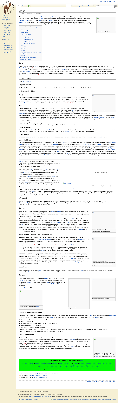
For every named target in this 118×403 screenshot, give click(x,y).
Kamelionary (7, 32)
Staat (101, 381)
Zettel (51, 317)
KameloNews (7, 25)
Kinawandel (41, 377)
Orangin (21, 280)
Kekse (90, 315)
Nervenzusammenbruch (25, 24)
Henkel (37, 373)
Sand (41, 18)
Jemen (110, 363)
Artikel (18, 6)
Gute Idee (6, 29)
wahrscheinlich (39, 17)
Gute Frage (6, 27)
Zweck (73, 339)
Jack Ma (33, 244)
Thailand (68, 366)
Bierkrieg (67, 131)
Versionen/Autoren (87, 6)
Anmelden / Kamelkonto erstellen (108, 1)
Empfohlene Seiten (7, 21)
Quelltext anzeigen (76, 6)
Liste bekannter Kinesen (40, 375)
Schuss (40, 75)
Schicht (29, 282)
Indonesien (99, 363)
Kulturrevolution (32, 272)
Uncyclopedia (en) (8, 47)
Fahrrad (74, 219)
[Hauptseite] (8, 7)
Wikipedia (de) (7, 51)
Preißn (49, 129)
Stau (26, 182)
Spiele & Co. (7, 34)
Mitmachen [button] (6, 37)
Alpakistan (37, 363)
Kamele (57, 17)
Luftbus (59, 211)
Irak (103, 363)
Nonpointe (87, 365)
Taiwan (98, 88)
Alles (58, 151)
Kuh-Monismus (85, 144)
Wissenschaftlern (50, 284)
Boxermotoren (36, 68)
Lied (56, 169)
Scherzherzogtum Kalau (44, 366)
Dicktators (99, 144)
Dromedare (100, 137)
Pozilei (20, 174)
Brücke (54, 176)
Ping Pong (21, 161)
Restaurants (112, 315)
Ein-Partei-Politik (69, 103)
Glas (46, 377)
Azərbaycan (48, 363)
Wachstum (22, 113)
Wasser (29, 137)
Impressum (36, 399)
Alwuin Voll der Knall (53, 373)
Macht (88, 146)
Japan (67, 222)
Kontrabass (26, 172)
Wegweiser (5, 17)
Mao (41, 272)
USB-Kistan (83, 366)
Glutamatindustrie (23, 203)
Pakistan (104, 365)
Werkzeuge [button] (6, 39)
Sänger (67, 187)
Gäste (96, 317)
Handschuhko (88, 363)
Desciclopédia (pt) (8, 49)
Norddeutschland (55, 222)
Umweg (28, 17)
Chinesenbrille (22, 22)
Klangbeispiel (74, 187)
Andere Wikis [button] (6, 42)
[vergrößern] (114, 31)
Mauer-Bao (81, 239)
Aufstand (106, 68)
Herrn (25, 343)
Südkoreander (62, 366)
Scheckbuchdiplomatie (67, 148)
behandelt (70, 244)
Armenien (43, 363)
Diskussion (24, 6)
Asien (82, 360)
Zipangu (94, 366)
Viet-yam (89, 366)
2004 (39, 20)
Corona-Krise (58, 119)
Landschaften (107, 381)
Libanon (61, 365)
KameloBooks (7, 30)
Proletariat (55, 144)
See (89, 137)
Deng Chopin (43, 373)
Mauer (97, 356)
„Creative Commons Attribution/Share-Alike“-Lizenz (39, 396)
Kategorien (88, 381)
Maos (81, 270)
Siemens (80, 229)
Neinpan (78, 365)
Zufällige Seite (6, 19)
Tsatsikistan (73, 366)
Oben (100, 353)
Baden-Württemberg (47, 155)
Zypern (98, 366)
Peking (112, 117)
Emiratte (76, 363)
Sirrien (56, 366)
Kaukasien (48, 365)
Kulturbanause (40, 239)
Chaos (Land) (66, 363)
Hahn (37, 306)
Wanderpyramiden (23, 20)
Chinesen (23, 129)
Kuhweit (56, 365)
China (113, 381)
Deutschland (22, 68)
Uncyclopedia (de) (8, 45)
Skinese (31, 375)
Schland (46, 169)
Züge (37, 222)
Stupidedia (6, 43)
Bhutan (60, 363)
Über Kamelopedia (29, 399)
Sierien (52, 366)
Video (93, 381)
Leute (53, 272)
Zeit (85, 338)
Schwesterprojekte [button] (8, 23)
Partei (25, 103)
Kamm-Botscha (35, 365)
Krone (62, 142)
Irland (69, 262)
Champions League (99, 117)
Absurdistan (24, 363)
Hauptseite (5, 15)
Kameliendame (83, 187)
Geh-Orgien (81, 363)
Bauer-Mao (48, 239)
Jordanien (22, 365)
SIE (33, 191)
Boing (52, 211)
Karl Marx (27, 144)
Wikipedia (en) (7, 52)
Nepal (82, 365)
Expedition (50, 20)
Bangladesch (55, 363)
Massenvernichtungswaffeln (90, 369)
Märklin (81, 222)
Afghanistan (31, 363)
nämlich (63, 69)
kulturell (29, 176)
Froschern (60, 284)
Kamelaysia (27, 365)
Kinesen (68, 24)
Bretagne (77, 262)
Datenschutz (21, 399)
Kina (52, 365)
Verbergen (35, 27)
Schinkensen (35, 226)
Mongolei (66, 365)
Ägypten (52, 17)
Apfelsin (46, 278)
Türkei (78, 366)
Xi (47, 250)
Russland (109, 365)
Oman (99, 365)
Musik (31, 169)
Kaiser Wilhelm (27, 71)
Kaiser (39, 270)
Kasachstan (41, 365)
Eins (73, 110)
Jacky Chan (55, 244)
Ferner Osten (30, 373)
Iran (106, 363)
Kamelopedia (63, 369)
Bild (64, 186)
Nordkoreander (93, 365)
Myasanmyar (72, 365)
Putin (42, 250)
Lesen (68, 6)
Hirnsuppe (62, 243)
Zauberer (72, 346)
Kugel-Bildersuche (113, 7)
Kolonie (36, 66)
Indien (94, 363)
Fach (47, 282)
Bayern (33, 129)
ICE (22, 224)
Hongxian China (26, 81)
